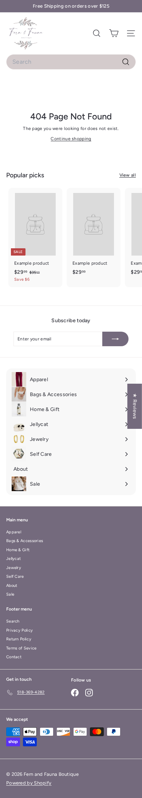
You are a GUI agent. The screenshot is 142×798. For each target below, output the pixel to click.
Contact (13, 657)
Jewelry (13, 567)
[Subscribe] (115, 339)
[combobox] (71, 62)
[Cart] (113, 33)
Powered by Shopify (28, 783)
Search (13, 621)
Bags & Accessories (24, 540)
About (11, 585)
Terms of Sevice (21, 648)
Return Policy (18, 639)
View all (127, 175)
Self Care (15, 576)
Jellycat (13, 558)
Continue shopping (71, 138)
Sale (10, 594)
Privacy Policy (19, 630)
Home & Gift (17, 550)
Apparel (13, 532)
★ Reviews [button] (135, 406)
